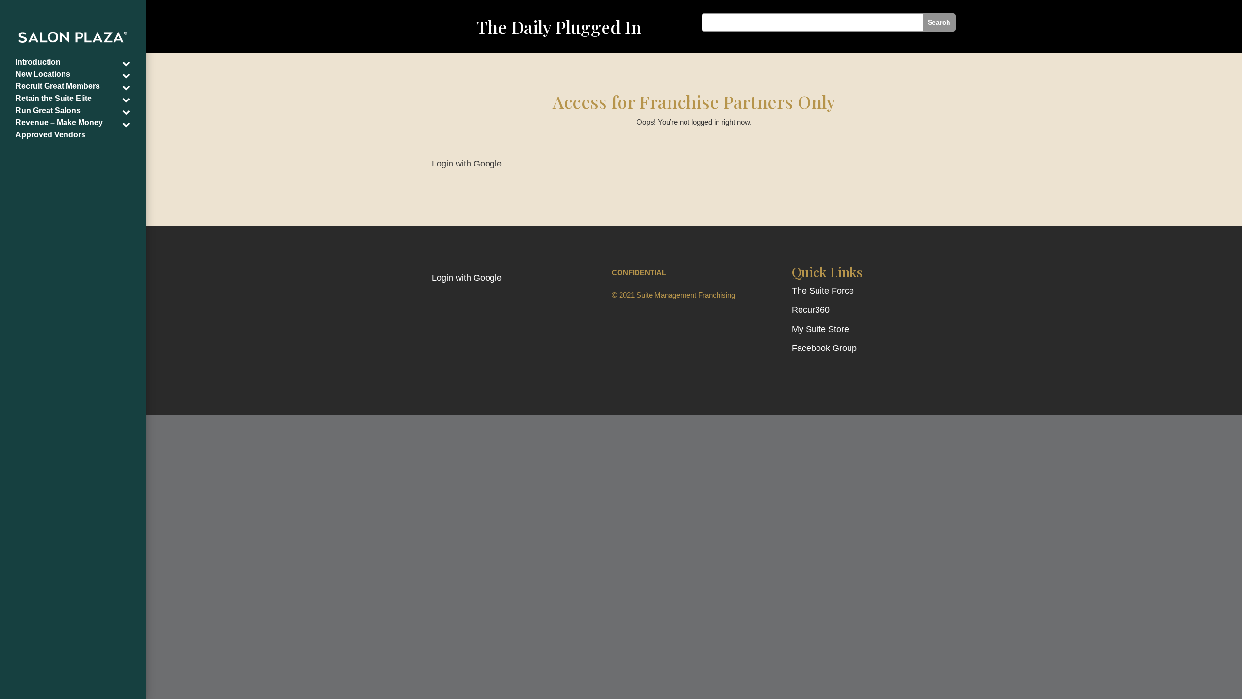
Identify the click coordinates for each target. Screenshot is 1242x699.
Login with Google (467, 163)
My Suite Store (820, 329)
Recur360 (811, 310)
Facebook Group (824, 348)
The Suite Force (823, 291)
